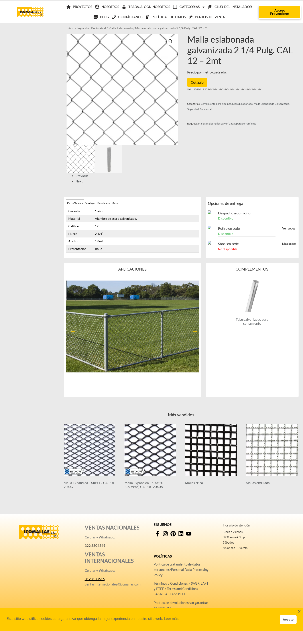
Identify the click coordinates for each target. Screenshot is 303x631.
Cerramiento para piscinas (216, 103)
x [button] (299, 611)
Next (79, 181)
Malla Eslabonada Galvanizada (271, 103)
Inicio (70, 28)
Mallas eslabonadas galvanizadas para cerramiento (227, 123)
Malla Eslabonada (120, 28)
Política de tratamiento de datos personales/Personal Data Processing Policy (181, 569)
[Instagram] (165, 534)
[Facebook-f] (157, 534)
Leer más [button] (171, 619)
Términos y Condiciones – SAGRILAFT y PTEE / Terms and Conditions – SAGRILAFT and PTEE (181, 588)
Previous (81, 176)
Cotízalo (197, 82)
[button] (171, 41)
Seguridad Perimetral (91, 28)
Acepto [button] (288, 619)
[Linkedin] (181, 534)
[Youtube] (189, 534)
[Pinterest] (173, 534)
